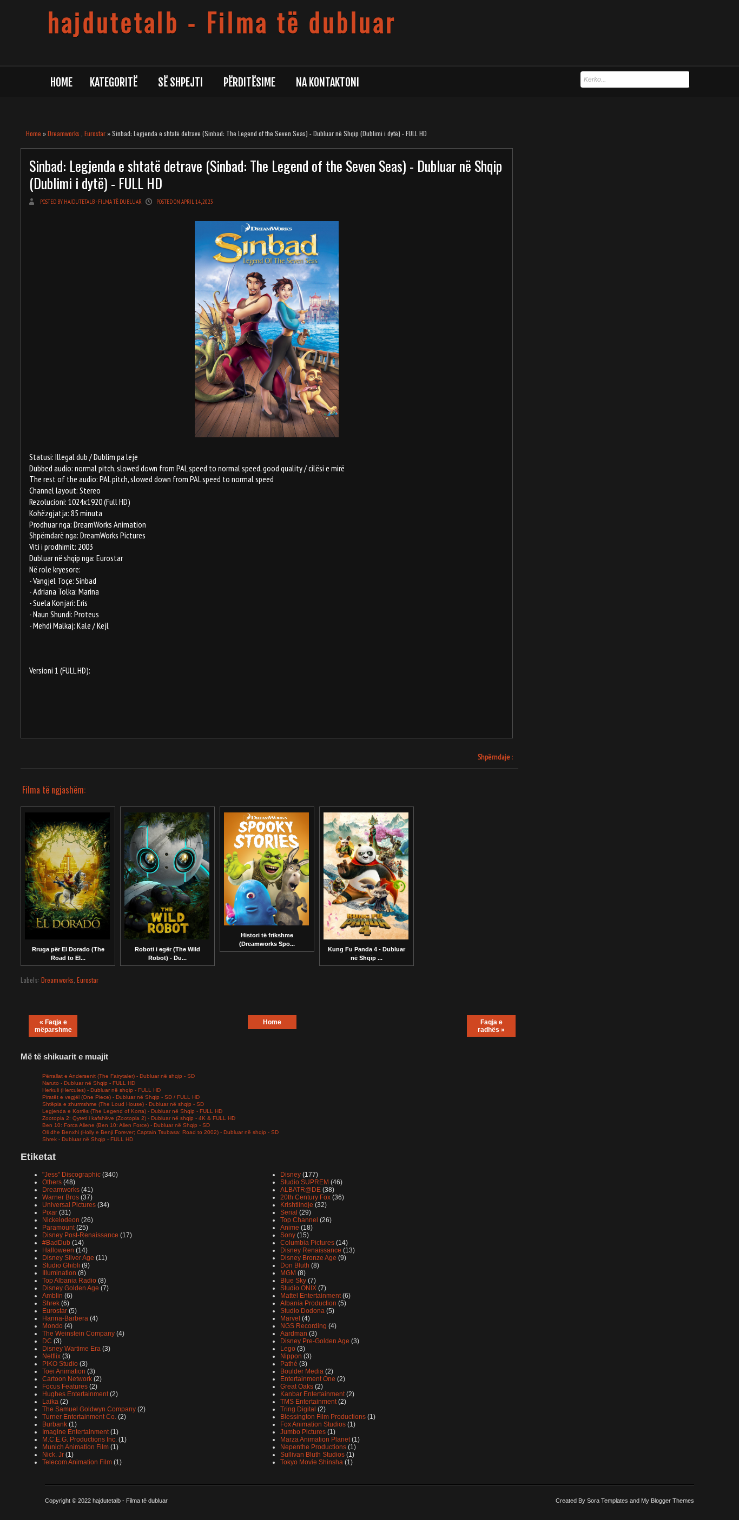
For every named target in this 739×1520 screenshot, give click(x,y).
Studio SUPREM (304, 1182)
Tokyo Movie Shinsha (311, 1462)
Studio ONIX (298, 1288)
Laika (50, 1401)
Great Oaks (296, 1386)
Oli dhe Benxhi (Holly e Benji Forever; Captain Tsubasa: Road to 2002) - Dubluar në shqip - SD (160, 1132)
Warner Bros (60, 1197)
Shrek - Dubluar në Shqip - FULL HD (87, 1139)
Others (52, 1182)
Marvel (290, 1318)
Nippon (291, 1356)
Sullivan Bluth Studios (312, 1454)
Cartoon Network (67, 1379)
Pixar (49, 1212)
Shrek (51, 1303)
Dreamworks (64, 133)
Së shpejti (180, 82)
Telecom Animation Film (77, 1462)
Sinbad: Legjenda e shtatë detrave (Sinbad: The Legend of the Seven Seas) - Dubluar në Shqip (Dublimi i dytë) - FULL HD (265, 174)
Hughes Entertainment (75, 1394)
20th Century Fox (305, 1197)
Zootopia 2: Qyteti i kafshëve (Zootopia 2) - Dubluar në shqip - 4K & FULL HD (138, 1118)
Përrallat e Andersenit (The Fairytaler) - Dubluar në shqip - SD (118, 1076)
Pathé (289, 1364)
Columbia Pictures (307, 1242)
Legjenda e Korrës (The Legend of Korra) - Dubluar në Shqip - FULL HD (132, 1111)
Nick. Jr (53, 1454)
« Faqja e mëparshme (53, 1026)
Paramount (58, 1227)
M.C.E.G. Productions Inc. (79, 1439)
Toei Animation (63, 1371)
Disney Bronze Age (308, 1258)
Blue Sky (293, 1280)
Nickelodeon (61, 1220)
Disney (290, 1174)
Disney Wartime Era (71, 1348)
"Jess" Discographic (71, 1174)
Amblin (52, 1295)
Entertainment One (307, 1379)
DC (47, 1341)
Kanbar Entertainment (312, 1394)
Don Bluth (294, 1265)
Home (61, 82)
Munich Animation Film (75, 1447)
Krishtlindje (296, 1205)
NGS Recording (303, 1326)
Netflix (51, 1356)
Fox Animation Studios (313, 1424)
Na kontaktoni (327, 82)
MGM (288, 1273)
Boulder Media (302, 1371)
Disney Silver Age (68, 1258)
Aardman (293, 1333)
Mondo (52, 1326)
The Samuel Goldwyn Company (89, 1409)
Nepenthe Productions (313, 1447)
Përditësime (249, 82)
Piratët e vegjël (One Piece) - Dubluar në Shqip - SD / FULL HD (121, 1097)
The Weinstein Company (78, 1333)
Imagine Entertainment (75, 1432)
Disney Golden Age (70, 1288)
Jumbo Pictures (303, 1432)
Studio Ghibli (61, 1265)
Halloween (58, 1250)
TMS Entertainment (308, 1401)
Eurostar (94, 133)
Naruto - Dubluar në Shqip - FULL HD (88, 1083)
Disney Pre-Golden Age (314, 1341)
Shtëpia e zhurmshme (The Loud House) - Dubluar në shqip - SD (123, 1104)
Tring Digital (298, 1409)
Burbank (54, 1424)
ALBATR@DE (300, 1190)
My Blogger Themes (667, 1500)
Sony (287, 1235)
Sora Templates (607, 1500)
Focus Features (65, 1386)
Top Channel (299, 1220)
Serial (289, 1212)
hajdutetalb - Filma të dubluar (222, 22)
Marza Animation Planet (315, 1439)
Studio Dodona (302, 1311)
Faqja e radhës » (491, 1026)
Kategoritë (113, 82)
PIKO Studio (60, 1364)
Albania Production (308, 1303)
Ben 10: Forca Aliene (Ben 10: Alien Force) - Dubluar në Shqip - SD (126, 1125)
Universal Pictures (69, 1205)
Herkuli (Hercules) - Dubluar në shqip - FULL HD (101, 1090)
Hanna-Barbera (65, 1318)
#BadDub (56, 1242)
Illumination (59, 1273)
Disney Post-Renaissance (80, 1235)
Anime (289, 1227)
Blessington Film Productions (323, 1417)
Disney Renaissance (310, 1250)
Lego (287, 1348)
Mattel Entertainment (310, 1295)
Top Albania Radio (69, 1280)
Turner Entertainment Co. (79, 1417)
